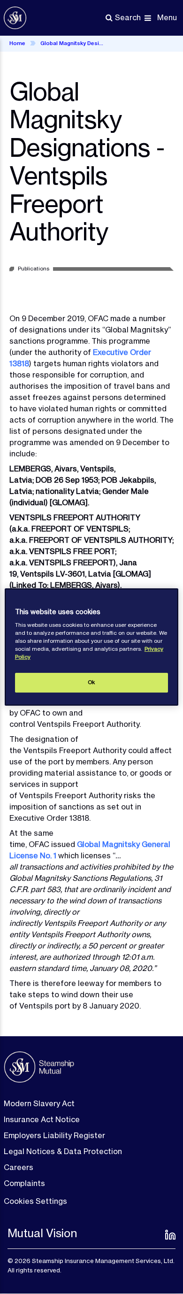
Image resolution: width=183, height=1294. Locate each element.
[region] (92, 647)
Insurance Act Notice (42, 1119)
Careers (18, 1167)
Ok (91, 682)
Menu (167, 17)
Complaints (24, 1183)
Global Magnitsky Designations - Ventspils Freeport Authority (73, 43)
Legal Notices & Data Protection (63, 1151)
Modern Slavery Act (39, 1103)
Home (17, 43)
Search (128, 17)
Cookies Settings (35, 1201)
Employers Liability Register (54, 1135)
